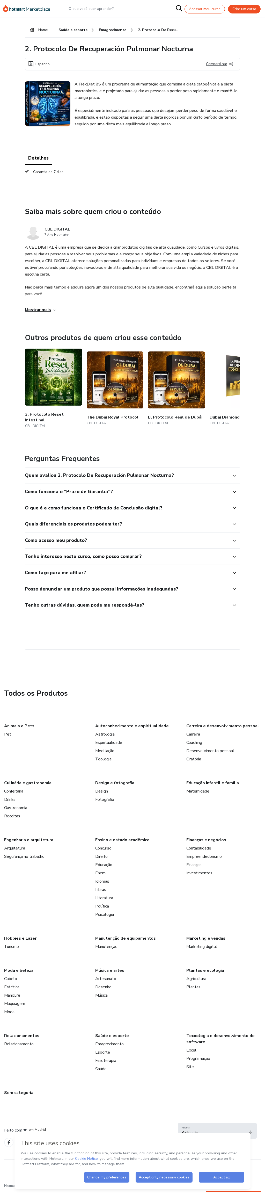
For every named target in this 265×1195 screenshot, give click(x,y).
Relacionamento (19, 1044)
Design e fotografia (114, 783)
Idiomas (102, 881)
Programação (198, 1058)
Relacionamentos (21, 1036)
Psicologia (104, 914)
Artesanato (105, 979)
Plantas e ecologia (205, 970)
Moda (9, 1012)
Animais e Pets (19, 726)
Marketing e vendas (205, 938)
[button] (127, 475)
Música (101, 995)
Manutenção (106, 946)
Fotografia (104, 799)
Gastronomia (15, 808)
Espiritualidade (108, 742)
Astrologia (105, 734)
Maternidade (197, 791)
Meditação (104, 751)
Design (101, 791)
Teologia (103, 759)
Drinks (10, 799)
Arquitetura (14, 848)
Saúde (101, 1069)
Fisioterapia (105, 1060)
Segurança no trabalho (24, 856)
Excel (191, 1050)
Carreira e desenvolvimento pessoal (222, 726)
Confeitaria (13, 791)
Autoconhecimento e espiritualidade (132, 726)
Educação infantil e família (212, 783)
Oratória (193, 759)
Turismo (11, 946)
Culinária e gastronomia (27, 783)
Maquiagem (14, 1003)
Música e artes (109, 970)
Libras (100, 889)
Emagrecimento (109, 1044)
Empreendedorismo (204, 856)
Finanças (194, 865)
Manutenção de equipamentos (125, 938)
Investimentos (199, 873)
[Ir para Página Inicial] (29, 9)
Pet (7, 734)
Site (190, 1067)
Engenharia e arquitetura (28, 840)
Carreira (193, 734)
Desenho (103, 987)
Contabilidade (198, 848)
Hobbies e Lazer (20, 938)
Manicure (12, 995)
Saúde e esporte (112, 1036)
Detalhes (38, 158)
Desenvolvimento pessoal (210, 751)
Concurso (103, 848)
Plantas (193, 987)
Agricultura (196, 979)
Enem (100, 873)
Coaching (194, 742)
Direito (101, 856)
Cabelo (10, 979)
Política (102, 906)
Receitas (12, 816)
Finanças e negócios (206, 840)
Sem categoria (18, 1093)
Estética (11, 987)
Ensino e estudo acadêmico (122, 840)
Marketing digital (201, 946)
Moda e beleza (18, 970)
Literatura (104, 898)
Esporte (102, 1052)
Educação (103, 865)
